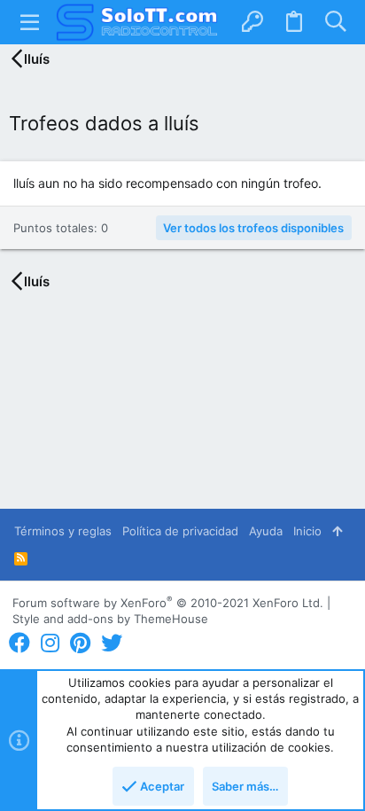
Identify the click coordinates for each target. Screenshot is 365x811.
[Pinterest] (80, 643)
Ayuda (266, 531)
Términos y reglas (63, 531)
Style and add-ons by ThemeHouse (110, 619)
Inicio (307, 531)
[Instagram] (50, 643)
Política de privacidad (180, 531)
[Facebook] (19, 643)
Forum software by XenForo (167, 603)
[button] (30, 22)
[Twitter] (111, 643)
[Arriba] (337, 531)
